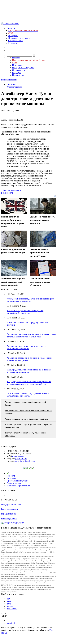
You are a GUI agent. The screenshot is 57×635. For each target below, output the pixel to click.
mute (9, 604)
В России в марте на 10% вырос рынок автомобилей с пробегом (25, 311)
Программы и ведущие (19, 38)
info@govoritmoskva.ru (24, 461)
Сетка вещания (15, 40)
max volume (12, 608)
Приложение (18, 75)
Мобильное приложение (18, 486)
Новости (11, 28)
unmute (10, 606)
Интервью (13, 35)
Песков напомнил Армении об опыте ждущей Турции (25, 403)
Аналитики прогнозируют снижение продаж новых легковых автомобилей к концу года (31, 335)
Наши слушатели (9, 518)
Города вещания (8, 514)
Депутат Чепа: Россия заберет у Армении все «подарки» (25, 434)
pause (9, 601)
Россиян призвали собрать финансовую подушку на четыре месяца (28, 425)
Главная (5, 80)
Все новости (7, 193)
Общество (11, 84)
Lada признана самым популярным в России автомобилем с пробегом (28, 394)
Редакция (12, 43)
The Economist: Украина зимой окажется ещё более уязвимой (28, 411)
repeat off (11, 623)
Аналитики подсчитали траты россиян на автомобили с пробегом (26, 347)
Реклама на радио (9, 509)
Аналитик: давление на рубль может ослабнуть (26, 419)
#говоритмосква (14, 87)
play (8, 599)
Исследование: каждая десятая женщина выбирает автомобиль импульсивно (30, 300)
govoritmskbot (18, 456)
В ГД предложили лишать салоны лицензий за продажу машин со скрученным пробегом (29, 382)
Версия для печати (12, 190)
